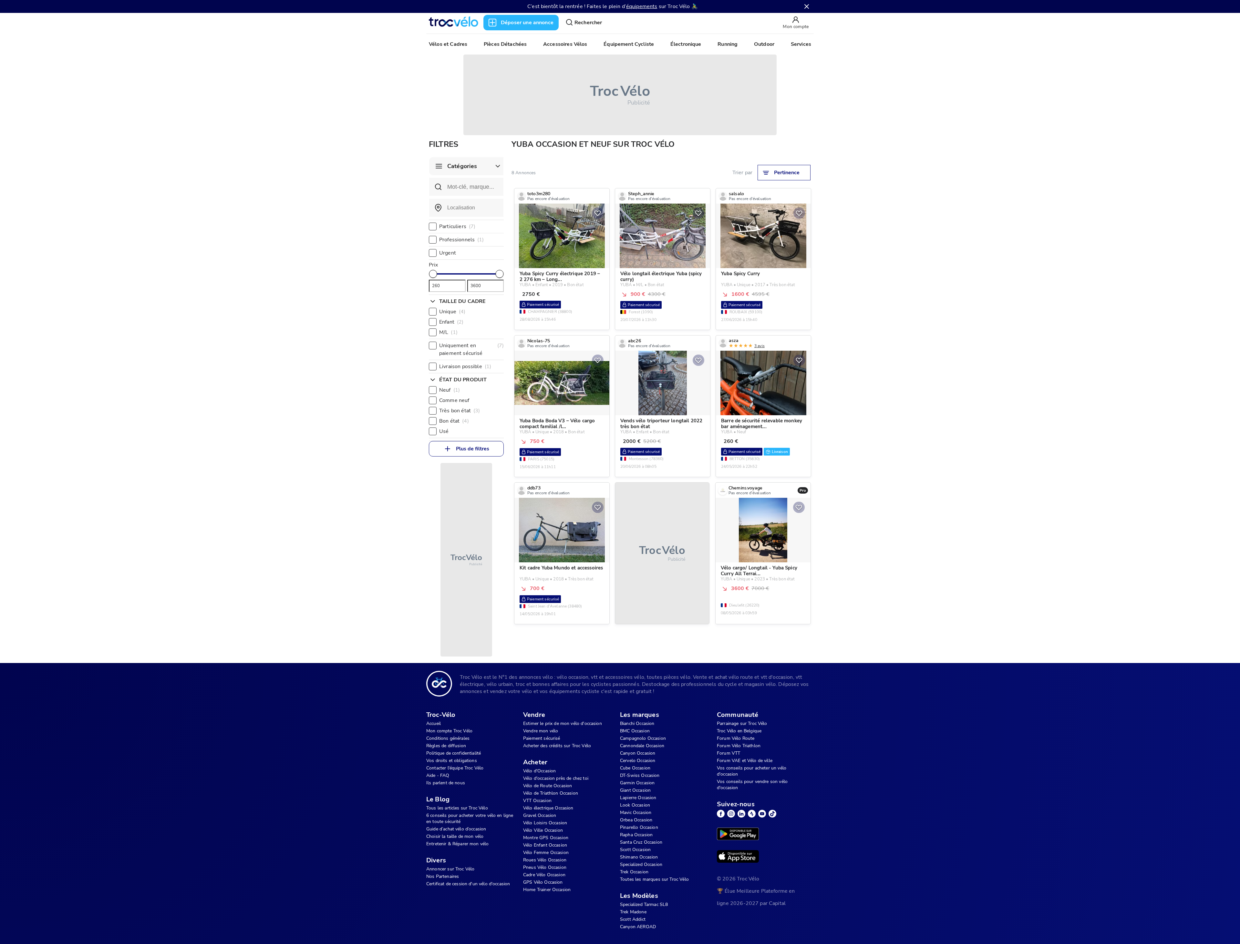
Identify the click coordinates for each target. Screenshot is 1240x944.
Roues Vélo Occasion (544, 860)
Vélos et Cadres (448, 44)
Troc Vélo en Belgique (739, 731)
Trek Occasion (634, 872)
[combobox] (466, 208)
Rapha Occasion (636, 835)
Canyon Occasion (637, 753)
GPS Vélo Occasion (543, 882)
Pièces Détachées (505, 44)
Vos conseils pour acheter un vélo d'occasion (751, 771)
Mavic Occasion (635, 812)
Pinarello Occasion (639, 827)
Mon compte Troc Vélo (449, 731)
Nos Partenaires (442, 876)
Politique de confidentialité (453, 753)
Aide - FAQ (438, 775)
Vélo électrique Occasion (548, 808)
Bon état (454, 421)
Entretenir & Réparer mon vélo (457, 844)
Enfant (451, 322)
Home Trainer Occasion (547, 890)
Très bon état (459, 410)
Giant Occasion (635, 790)
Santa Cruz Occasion (641, 842)
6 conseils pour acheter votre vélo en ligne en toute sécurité (469, 818)
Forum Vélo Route (735, 738)
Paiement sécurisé (541, 738)
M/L (448, 332)
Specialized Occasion (641, 864)
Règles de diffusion (446, 746)
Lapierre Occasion (638, 798)
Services (801, 44)
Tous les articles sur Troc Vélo (457, 808)
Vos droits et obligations (451, 761)
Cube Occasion (635, 768)
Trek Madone (633, 912)
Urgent (447, 252)
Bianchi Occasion (637, 723)
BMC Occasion (635, 731)
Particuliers (457, 226)
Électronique (685, 44)
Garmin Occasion (637, 783)
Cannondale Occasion (642, 746)
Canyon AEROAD (638, 927)
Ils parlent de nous (445, 783)
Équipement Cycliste (629, 44)
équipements (641, 6)
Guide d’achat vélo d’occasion (456, 829)
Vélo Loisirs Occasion (545, 823)
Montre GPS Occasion (545, 838)
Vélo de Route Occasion (547, 786)
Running (728, 44)
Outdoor (764, 44)
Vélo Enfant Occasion (545, 845)
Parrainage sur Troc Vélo (742, 723)
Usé (444, 431)
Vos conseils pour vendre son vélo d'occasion (752, 784)
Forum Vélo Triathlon (738, 746)
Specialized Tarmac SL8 (644, 904)
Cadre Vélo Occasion (544, 875)
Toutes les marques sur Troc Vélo (654, 879)
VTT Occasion (537, 801)
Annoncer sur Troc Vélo (450, 869)
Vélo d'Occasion (539, 771)
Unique (452, 311)
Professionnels (461, 239)
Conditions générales (448, 738)
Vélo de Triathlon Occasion (550, 793)
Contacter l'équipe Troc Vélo (454, 768)
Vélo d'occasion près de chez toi (555, 778)
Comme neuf (454, 400)
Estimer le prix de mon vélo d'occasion (562, 723)
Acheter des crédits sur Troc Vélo (557, 746)
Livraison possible (465, 366)
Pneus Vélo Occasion (544, 867)
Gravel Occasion (539, 815)
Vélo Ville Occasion (543, 830)
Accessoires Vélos (565, 44)
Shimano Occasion (639, 857)
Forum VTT (728, 753)
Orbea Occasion (636, 820)
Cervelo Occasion (637, 761)
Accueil (433, 723)
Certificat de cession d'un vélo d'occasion (468, 884)
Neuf (449, 390)
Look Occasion (635, 805)
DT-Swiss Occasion (640, 775)
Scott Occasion (635, 850)
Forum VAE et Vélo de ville (744, 761)
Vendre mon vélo (540, 731)
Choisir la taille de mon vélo (454, 836)
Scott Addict (633, 919)
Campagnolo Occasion (643, 738)
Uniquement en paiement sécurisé (471, 349)
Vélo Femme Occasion (546, 852)
